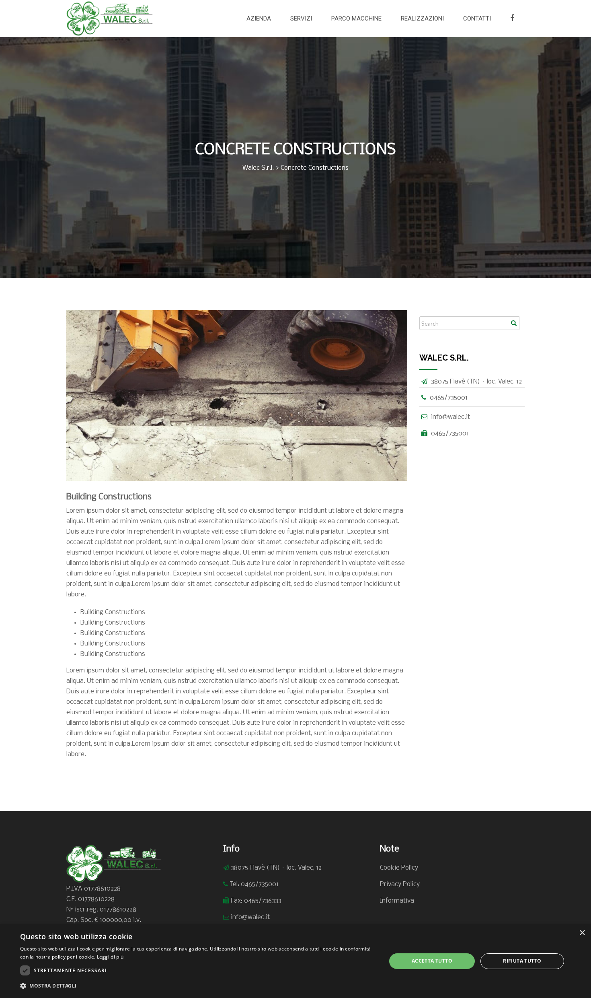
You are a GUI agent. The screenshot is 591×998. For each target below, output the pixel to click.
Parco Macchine (356, 18)
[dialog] (295, 961)
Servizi (301, 18)
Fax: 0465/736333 (256, 900)
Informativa (397, 900)
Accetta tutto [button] (432, 960)
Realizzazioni (422, 18)
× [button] (582, 933)
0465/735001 (449, 397)
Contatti (477, 18)
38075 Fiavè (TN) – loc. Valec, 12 (276, 867)
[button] (198, 986)
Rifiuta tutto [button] (522, 960)
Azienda (258, 18)
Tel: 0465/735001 (254, 884)
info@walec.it (450, 417)
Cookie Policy (399, 867)
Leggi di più (110, 956)
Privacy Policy (400, 884)
